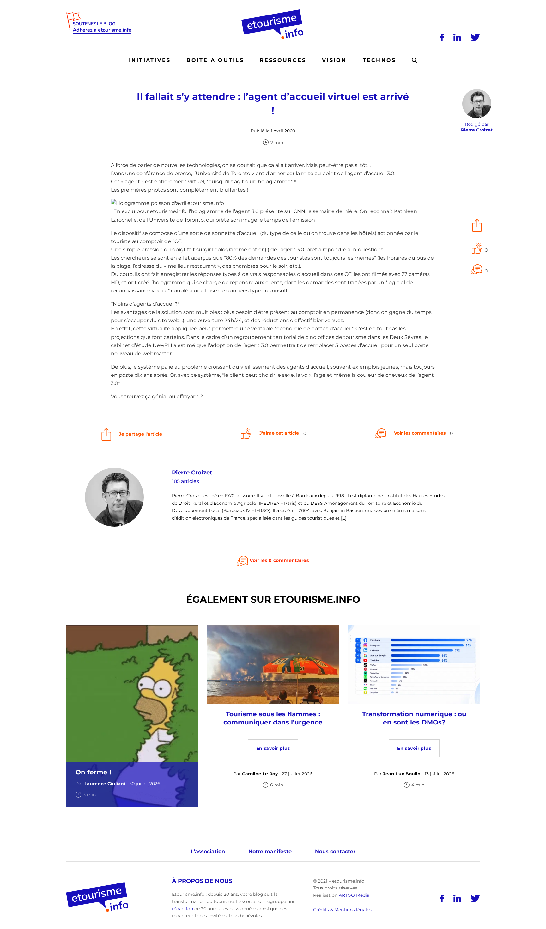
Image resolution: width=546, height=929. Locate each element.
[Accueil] (273, 12)
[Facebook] (442, 37)
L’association (208, 851)
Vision (334, 60)
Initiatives (150, 60)
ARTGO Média (354, 895)
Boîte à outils (215, 60)
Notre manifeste (270, 851)
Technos (379, 60)
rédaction (182, 909)
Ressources (283, 60)
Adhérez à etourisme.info (102, 30)
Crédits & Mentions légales (342, 910)
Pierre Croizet (192, 472)
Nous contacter (335, 851)
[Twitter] (475, 37)
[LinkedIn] (457, 37)
